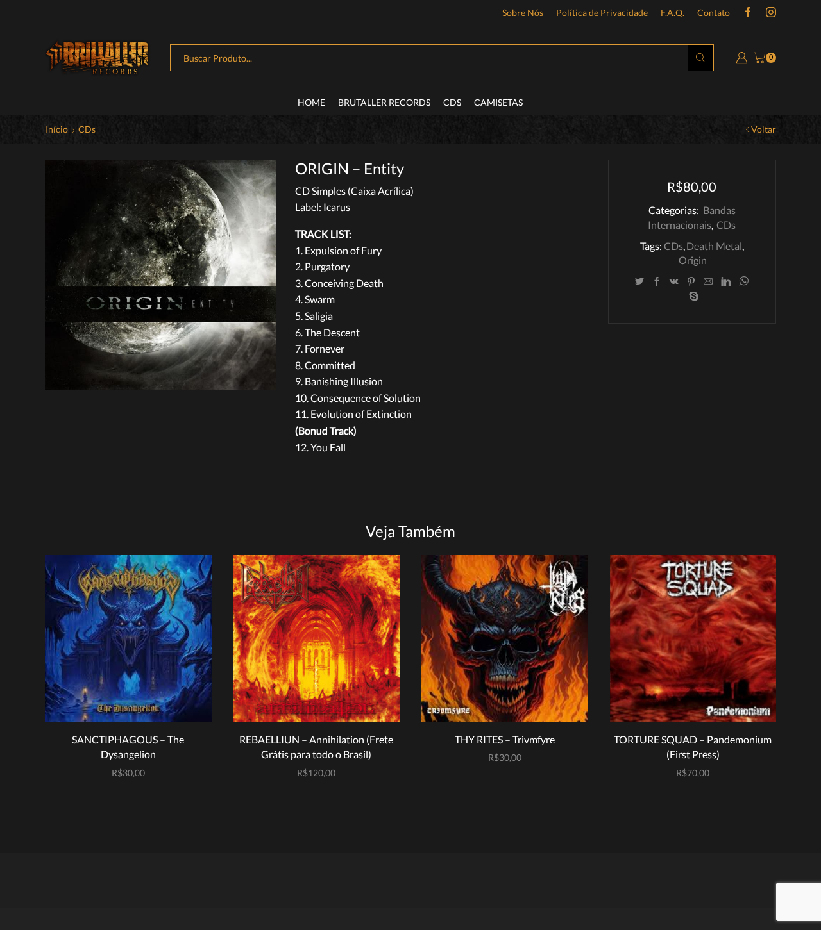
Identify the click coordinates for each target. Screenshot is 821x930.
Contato (713, 12)
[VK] (674, 281)
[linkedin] (726, 281)
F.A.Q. (672, 12)
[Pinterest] (691, 281)
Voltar (763, 129)
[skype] (692, 296)
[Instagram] (771, 13)
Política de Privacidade (602, 12)
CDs (452, 102)
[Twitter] (639, 281)
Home (311, 102)
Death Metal (714, 246)
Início (57, 129)
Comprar (134, 700)
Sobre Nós (522, 12)
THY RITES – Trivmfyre (505, 739)
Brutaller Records (384, 102)
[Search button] (700, 58)
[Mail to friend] (708, 281)
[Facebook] (748, 13)
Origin (693, 260)
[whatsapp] (744, 281)
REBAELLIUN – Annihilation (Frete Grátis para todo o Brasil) (316, 747)
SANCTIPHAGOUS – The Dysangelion (128, 747)
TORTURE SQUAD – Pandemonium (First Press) (693, 747)
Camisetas (498, 102)
